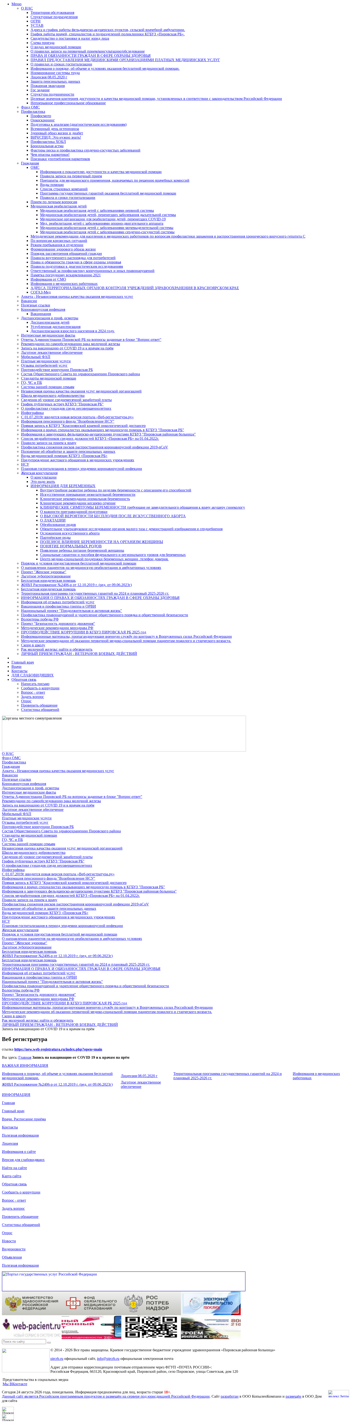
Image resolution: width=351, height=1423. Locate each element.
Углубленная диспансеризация (55, 327)
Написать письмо (35, 684)
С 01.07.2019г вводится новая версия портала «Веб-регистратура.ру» (77, 417)
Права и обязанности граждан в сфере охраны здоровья (76, 262)
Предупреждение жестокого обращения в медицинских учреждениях (77, 460)
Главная (24, 1057)
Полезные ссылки (35, 305)
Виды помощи (52, 185)
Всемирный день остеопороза (55, 129)
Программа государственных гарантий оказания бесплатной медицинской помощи (108, 193)
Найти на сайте (14, 1168)
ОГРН (36, 21)
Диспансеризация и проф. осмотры (49, 318)
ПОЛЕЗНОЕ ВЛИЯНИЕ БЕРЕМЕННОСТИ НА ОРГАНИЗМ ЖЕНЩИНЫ (101, 542)
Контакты (19, 671)
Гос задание (40, 90)
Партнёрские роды (55, 537)
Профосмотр (41, 116)
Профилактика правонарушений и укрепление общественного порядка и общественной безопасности (104, 615)
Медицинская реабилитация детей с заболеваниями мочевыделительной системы (106, 228)
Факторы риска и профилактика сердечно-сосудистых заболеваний (85, 150)
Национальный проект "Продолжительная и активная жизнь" (71, 611)
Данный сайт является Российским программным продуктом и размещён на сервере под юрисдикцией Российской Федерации (106, 1396)
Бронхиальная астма (47, 146)
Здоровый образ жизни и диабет (57, 133)
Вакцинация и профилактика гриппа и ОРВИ (58, 606)
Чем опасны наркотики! (50, 155)
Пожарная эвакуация (48, 86)
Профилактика (33, 111)
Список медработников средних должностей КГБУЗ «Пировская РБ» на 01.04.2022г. (90, 438)
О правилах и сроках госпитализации (61, 64)
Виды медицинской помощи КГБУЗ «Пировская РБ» (64, 456)
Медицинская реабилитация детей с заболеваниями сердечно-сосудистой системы (107, 232)
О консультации (44, 477)
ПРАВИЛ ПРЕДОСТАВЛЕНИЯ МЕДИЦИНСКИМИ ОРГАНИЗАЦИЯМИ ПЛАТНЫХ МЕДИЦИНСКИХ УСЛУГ (125, 60)
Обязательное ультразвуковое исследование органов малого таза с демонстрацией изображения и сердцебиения (131, 529)
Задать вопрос (32, 697)
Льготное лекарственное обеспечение (52, 352)
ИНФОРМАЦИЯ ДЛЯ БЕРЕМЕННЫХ (63, 486)
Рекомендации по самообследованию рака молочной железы (70, 344)
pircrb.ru (56, 1359)
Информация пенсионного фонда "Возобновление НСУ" (67, 421)
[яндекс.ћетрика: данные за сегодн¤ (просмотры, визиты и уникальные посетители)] (338, 1393)
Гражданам (30, 163)
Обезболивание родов (58, 525)
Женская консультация (39, 473)
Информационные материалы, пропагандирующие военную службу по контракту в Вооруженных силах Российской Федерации (126, 636)
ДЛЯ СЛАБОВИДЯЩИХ (32, 675)
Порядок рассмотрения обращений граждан (66, 253)
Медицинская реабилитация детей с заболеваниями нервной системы (97, 210)
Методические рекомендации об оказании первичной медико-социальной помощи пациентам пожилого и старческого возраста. (126, 641)
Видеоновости (14, 1249)
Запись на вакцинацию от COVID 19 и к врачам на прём (67, 348)
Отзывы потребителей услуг (44, 365)
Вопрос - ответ (33, 692)
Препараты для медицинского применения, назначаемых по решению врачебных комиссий (114, 180)
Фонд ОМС (30, 107)
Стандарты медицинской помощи (48, 378)
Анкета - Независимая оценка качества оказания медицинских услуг (77, 296)
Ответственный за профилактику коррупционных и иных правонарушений (92, 271)
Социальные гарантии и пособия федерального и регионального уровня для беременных (113, 555)
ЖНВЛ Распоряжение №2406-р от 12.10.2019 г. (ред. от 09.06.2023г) (76, 585)
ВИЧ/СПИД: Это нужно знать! (56, 137)
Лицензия (10, 1143)
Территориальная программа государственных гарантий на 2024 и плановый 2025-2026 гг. (95, 593)
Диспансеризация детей (50, 322)
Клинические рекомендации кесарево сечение (78, 503)
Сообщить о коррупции (40, 688)
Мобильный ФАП (35, 357)
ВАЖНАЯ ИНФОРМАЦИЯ (25, 1065)
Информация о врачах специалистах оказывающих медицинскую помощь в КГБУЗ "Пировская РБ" (102, 430)
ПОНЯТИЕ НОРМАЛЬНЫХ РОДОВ (71, 546)
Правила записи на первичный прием (71, 176)
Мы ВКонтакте (15, 1384)
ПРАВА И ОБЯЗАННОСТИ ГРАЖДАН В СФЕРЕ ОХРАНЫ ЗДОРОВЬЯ (91, 56)
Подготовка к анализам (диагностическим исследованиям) (79, 124)
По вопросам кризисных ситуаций (59, 241)
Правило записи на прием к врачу (48, 443)
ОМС (35, 167)
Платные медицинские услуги (46, 361)
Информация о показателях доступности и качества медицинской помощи (101, 172)
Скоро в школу (33, 645)
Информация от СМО (48, 279)
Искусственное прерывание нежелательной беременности (87, 494)
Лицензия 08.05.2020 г (49, 77)
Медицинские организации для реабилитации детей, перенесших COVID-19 (103, 219)
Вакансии (29, 301)
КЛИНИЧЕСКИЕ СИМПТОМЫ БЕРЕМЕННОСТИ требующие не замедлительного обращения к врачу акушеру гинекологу (142, 507)
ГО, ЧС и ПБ (31, 383)
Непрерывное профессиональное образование (68, 103)
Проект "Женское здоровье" (43, 572)
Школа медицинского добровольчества (53, 395)
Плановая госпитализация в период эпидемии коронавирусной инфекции (81, 469)
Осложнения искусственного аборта (70, 533)
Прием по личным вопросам (54, 202)
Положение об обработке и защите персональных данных (68, 451)
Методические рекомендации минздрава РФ (57, 628)
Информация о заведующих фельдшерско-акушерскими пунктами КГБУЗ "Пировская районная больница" (108, 434)
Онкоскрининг (43, 120)
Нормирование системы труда (55, 73)
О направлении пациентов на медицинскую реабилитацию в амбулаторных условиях (91, 568)
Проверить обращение (39, 705)
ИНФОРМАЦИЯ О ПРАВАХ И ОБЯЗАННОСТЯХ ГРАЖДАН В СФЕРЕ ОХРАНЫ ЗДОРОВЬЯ (100, 598)
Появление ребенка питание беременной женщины (82, 550)
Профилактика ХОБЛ (48, 142)
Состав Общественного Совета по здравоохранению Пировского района (80, 374)
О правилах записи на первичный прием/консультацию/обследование (88, 51)
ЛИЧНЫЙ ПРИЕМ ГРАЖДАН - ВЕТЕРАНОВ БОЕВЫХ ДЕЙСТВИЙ (79, 654)
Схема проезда (42, 43)
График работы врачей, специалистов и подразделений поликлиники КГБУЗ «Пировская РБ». (108, 34)
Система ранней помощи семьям (47, 387)
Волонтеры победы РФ (40, 619)
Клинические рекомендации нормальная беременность (85, 499)
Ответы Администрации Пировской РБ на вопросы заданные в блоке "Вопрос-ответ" (91, 340)
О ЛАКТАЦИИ (53, 520)
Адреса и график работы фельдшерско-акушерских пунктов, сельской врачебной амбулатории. (108, 30)
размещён (293, 1396)
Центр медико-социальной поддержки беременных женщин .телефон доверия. (104, 559)
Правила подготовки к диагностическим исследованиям (77, 266)
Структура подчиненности (52, 94)
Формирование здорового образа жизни (63, 249)
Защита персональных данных (55, 81)
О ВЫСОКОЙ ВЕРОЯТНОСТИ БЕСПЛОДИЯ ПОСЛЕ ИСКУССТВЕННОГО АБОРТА (113, 516)
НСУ (25, 464)
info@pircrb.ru (108, 1359)
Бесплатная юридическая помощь (48, 580)
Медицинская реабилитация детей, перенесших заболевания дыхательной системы (108, 215)
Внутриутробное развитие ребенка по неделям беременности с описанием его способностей (115, 490)
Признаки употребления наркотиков (60, 159)
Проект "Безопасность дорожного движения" (58, 624)
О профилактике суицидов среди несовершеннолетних (66, 408)
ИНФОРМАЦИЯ (16, 1095)
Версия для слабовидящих (23, 1160)
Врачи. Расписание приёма (24, 1119)
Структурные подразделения (54, 17)
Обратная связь (23, 679)
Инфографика (32, 413)
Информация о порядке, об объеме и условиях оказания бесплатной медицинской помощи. (105, 68)
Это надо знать (43, 482)
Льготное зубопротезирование (46, 576)
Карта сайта (11, 1176)
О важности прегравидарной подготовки (73, 512)
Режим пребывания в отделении (57, 245)
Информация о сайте (19, 1152)
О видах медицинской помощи (56, 47)
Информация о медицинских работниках (64, 284)
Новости (9, 1241)
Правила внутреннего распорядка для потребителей (73, 258)
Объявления (12, 1257)
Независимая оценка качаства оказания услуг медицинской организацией (81, 391)
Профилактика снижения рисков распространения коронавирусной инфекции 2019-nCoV (94, 447)
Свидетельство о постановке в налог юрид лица (70, 38)
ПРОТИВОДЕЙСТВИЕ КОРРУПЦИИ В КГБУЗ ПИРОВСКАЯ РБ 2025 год (83, 632)
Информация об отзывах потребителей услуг (58, 602)
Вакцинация (41, 314)
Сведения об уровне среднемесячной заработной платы (66, 400)
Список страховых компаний (64, 189)
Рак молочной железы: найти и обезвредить (56, 649)
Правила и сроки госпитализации (67, 198)
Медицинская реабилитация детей (59, 206)
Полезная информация (20, 1135)
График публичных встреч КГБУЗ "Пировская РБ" (62, 404)
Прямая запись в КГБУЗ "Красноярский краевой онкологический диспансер (83, 426)
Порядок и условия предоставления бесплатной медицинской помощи (78, 563)
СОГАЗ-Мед (41, 292)
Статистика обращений (40, 710)
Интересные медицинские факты (48, 335)
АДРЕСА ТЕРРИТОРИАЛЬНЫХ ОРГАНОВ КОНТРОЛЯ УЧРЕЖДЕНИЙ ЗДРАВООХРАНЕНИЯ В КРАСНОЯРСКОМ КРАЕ (135, 288)
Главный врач (22, 662)
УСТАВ (37, 25)
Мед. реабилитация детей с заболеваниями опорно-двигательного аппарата (101, 223)
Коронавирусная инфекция (43, 309)
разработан (230, 1396)
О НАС (27, 8)
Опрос (26, 701)
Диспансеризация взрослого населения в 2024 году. (73, 331)
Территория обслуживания (52, 13)
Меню (16, 4)
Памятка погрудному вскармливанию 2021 (66, 275)
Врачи (16, 667)
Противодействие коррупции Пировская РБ (57, 370)
